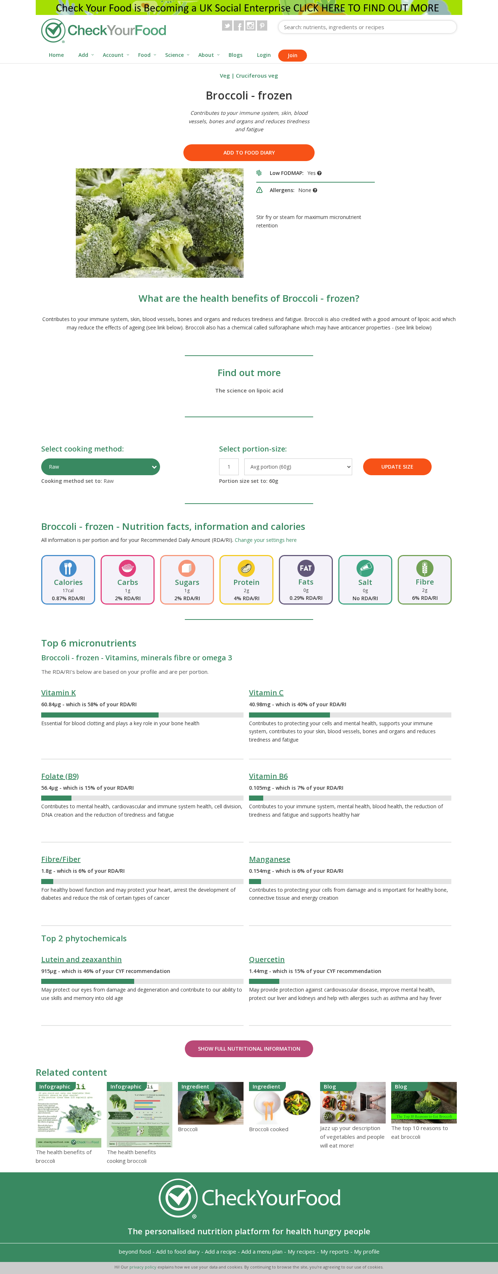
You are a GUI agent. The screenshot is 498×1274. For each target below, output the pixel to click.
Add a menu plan (262, 1251)
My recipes (301, 1251)
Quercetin (267, 959)
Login (264, 54)
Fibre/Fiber (61, 859)
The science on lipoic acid (249, 390)
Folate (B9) (60, 776)
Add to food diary (249, 152)
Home (56, 54)
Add (83, 54)
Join (292, 55)
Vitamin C (266, 692)
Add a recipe (220, 1251)
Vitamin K (58, 692)
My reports (334, 1251)
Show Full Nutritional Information (249, 1048)
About (206, 54)
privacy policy (143, 1267)
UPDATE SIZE (397, 466)
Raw (54, 466)
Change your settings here (266, 539)
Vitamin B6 (268, 776)
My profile (367, 1251)
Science (174, 54)
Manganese (269, 859)
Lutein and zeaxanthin (81, 959)
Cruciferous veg (257, 75)
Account (113, 54)
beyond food (135, 1251)
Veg (225, 75)
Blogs (235, 54)
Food (144, 54)
